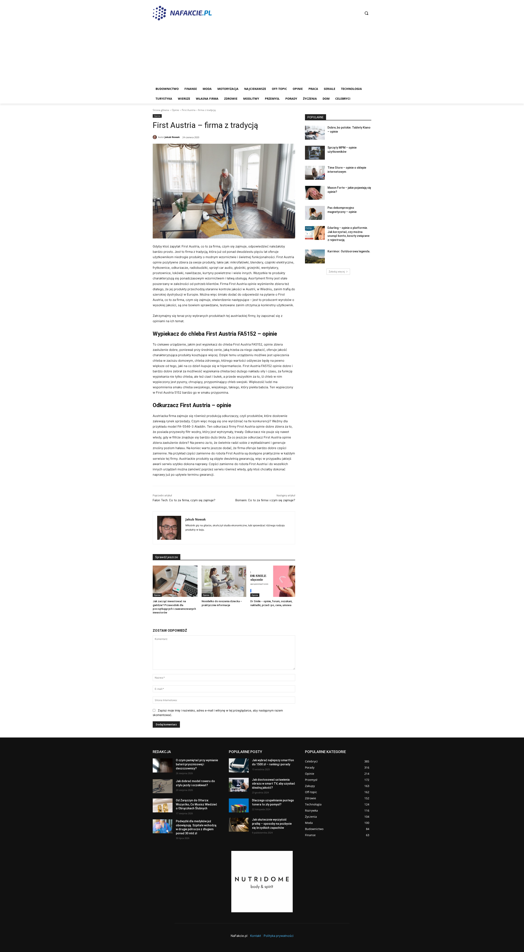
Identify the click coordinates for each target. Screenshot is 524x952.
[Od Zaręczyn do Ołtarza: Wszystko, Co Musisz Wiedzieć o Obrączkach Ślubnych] (163, 805)
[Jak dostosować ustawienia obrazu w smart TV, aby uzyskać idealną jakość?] (239, 785)
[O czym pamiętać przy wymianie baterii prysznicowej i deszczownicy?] (163, 765)
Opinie (175, 110)
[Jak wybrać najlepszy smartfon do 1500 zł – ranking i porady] (239, 765)
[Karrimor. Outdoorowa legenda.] (315, 256)
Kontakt (255, 936)
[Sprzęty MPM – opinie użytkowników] (315, 153)
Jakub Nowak (172, 137)
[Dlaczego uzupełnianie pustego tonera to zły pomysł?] (239, 805)
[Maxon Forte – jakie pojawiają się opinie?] (315, 193)
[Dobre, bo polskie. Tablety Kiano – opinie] (315, 133)
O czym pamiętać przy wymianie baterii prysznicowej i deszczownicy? (197, 764)
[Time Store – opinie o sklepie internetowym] (315, 173)
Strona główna (161, 110)
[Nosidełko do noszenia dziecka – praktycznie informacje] (224, 581)
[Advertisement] (262, 53)
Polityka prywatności (279, 936)
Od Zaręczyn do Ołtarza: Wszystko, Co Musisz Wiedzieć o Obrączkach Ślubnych (196, 804)
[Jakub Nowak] (155, 137)
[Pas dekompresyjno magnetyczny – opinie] (315, 213)
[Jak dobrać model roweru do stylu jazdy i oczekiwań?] (163, 786)
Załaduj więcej (337, 271)
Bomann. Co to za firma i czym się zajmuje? (265, 500)
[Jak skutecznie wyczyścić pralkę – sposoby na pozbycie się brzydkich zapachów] (239, 825)
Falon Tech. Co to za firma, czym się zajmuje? (184, 500)
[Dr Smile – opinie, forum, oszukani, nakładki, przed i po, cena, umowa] (272, 581)
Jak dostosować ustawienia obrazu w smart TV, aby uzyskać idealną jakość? (273, 783)
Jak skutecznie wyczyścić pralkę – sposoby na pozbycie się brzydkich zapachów (272, 823)
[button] (366, 13)
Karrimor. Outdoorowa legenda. (349, 251)
